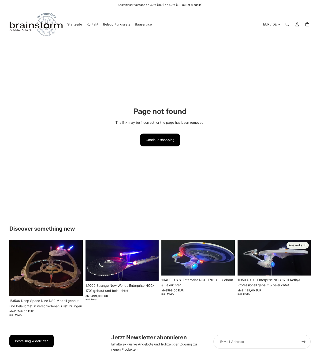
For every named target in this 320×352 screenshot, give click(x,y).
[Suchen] (287, 24)
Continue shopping (160, 140)
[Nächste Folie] (76, 268)
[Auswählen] (75, 289)
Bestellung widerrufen (31, 341)
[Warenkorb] (307, 24)
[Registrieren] (304, 342)
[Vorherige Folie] (16, 268)
